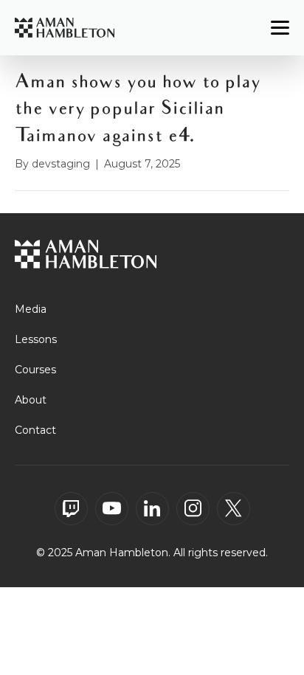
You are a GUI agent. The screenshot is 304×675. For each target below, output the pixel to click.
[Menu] (280, 28)
